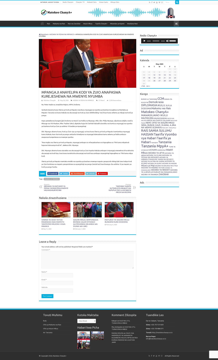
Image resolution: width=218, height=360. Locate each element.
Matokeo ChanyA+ (50, 100)
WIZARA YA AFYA (156, 153)
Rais (48, 23)
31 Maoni (102, 100)
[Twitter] (154, 2)
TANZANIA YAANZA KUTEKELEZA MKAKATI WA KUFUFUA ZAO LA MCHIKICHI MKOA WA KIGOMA (120, 188)
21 (165, 78)
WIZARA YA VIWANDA (149, 174)
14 (165, 75)
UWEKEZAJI (161, 150)
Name (44, 272)
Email (44, 279)
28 (165, 81)
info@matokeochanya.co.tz (156, 339)
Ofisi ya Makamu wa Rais (52, 325)
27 (159, 81)
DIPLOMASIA (149, 105)
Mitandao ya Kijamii (117, 23)
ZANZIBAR (164, 174)
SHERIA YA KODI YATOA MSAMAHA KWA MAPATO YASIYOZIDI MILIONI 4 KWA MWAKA (53, 223)
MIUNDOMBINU (160, 118)
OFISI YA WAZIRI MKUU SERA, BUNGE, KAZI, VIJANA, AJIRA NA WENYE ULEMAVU (158, 125)
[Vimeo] (159, 2)
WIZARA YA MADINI (169, 163)
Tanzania (165, 142)
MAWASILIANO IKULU (154, 115)
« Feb (143, 86)
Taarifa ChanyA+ (101, 23)
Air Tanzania (47, 332)
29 (170, 81)
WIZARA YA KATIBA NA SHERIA (152, 161)
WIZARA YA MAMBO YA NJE (153, 168)
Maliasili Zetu (92, 2)
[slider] (172, 40)
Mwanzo (42, 23)
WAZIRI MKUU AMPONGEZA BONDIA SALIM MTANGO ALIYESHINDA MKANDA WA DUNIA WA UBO (85, 223)
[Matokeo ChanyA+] (56, 12)
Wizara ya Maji (148, 165)
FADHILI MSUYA (117, 333)
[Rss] (150, 2)
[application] (159, 40)
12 (154, 75)
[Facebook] (152, 2)
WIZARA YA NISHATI (160, 170)
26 (154, 81)
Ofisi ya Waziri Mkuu (50, 328)
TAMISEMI (154, 142)
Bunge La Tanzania (52, 179)
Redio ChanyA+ (68, 2)
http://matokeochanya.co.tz (162, 332)
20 (159, 78)
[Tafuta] (177, 2)
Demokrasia (156, 102)
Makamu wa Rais (59, 23)
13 (159, 75)
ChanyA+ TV (80, 2)
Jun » (148, 86)
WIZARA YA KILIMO (155, 163)
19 (154, 78)
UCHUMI (153, 150)
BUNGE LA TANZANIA (149, 99)
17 (144, 78)
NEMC (148, 123)
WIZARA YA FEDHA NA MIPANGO (62, 34)
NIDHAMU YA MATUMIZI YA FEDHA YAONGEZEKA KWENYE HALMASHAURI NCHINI (56, 187)
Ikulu (45, 321)
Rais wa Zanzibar (74, 23)
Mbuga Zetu (115, 2)
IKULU (161, 105)
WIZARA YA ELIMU (154, 155)
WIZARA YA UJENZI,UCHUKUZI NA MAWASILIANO (159, 171)
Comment (46, 250)
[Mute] (167, 41)
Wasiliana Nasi (132, 23)
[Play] (144, 41)
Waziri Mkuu (87, 23)
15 (170, 75)
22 (170, 78)
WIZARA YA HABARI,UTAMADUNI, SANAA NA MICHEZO (157, 158)
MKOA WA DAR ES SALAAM (158, 120)
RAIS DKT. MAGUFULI (169, 128)
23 (175, 78)
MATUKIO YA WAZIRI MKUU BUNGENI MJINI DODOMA (117, 221)
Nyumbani (44, 34)
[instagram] (162, 2)
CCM (161, 98)
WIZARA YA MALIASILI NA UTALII (166, 166)
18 (149, 78)
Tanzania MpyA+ (154, 146)
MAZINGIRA (147, 118)
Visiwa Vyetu (103, 2)
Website (45, 287)
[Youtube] (157, 2)
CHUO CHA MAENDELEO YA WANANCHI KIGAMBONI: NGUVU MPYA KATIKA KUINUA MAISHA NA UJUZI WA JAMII (125, 337)
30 (175, 81)
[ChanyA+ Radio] (131, 12)
